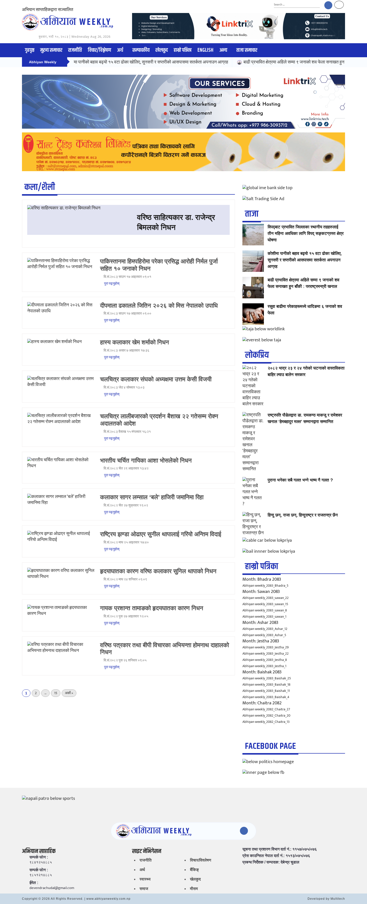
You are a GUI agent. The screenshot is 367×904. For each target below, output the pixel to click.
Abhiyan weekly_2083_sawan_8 (264, 610)
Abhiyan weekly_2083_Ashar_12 (264, 629)
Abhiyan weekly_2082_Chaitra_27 (266, 709)
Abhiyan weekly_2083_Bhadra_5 (265, 585)
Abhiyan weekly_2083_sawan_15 (265, 604)
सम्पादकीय (141, 50)
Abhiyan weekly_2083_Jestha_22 (265, 653)
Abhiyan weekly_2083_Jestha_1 (264, 666)
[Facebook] (328, 5)
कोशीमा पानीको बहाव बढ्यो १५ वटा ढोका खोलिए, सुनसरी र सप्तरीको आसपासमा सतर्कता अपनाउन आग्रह (127, 62)
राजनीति (75, 50)
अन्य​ (223, 50)
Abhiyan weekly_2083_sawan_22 (265, 598)
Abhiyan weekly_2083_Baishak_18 (266, 684)
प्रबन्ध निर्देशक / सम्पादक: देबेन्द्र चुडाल (270, 862)
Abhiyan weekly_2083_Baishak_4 (265, 697)
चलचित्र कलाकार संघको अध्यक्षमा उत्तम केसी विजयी (155, 379)
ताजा (251, 214)
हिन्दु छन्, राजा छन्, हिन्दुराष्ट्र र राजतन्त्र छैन (303, 515)
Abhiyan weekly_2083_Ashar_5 (264, 635)
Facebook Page (270, 746)
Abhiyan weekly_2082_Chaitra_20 (266, 715)
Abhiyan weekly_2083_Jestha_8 (264, 660)
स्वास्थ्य (145, 879)
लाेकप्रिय (257, 355)
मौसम (194, 889)
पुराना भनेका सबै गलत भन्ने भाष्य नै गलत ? (300, 480)
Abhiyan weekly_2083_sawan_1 (264, 616)
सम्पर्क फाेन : (38, 857)
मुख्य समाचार (51, 50)
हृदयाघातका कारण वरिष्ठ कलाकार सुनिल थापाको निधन (158, 571)
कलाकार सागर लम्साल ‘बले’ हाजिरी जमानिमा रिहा (151, 497)
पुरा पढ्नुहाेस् (111, 283)
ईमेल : (33, 883)
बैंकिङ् (194, 870)
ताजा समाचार (246, 50)
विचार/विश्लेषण (99, 50)
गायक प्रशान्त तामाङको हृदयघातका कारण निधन (151, 608)
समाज (144, 889)
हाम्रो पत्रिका (182, 50)
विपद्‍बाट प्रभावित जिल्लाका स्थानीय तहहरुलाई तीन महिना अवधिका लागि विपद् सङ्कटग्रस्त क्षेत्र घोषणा (306, 233)
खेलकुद (162, 50)
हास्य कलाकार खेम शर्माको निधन (134, 342)
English (205, 50)
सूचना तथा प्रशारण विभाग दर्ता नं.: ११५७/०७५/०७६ (279, 849)
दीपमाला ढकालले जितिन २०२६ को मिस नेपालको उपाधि (159, 305)
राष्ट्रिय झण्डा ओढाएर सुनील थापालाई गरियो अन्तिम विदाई (160, 534)
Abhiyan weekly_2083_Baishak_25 (266, 678)
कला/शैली (39, 187)
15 (55, 693)
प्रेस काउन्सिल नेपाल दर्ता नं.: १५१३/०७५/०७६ (276, 856)
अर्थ (120, 50)
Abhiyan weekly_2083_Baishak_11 (266, 691)
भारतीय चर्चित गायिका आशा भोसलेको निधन (146, 460)
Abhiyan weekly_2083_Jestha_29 (265, 647)
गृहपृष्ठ (29, 50)
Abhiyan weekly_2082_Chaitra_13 (266, 722)
